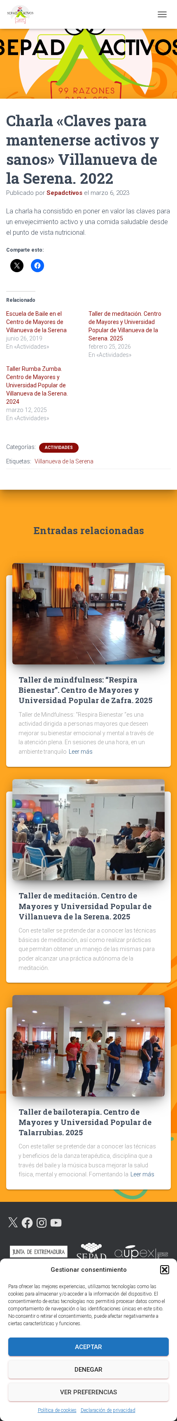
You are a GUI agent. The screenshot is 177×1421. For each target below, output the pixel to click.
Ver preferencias (88, 1392)
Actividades (59, 447)
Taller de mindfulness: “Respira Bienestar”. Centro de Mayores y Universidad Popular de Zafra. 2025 (85, 690)
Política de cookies (57, 1410)
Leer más (81, 751)
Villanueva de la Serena (64, 461)
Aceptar (88, 1347)
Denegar (88, 1369)
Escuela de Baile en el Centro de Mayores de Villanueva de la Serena (36, 321)
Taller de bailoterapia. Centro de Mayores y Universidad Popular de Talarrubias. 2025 (85, 1122)
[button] (165, 1270)
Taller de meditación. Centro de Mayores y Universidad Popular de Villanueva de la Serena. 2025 (85, 906)
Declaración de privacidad (108, 1410)
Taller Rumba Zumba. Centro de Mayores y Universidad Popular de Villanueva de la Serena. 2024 (37, 385)
